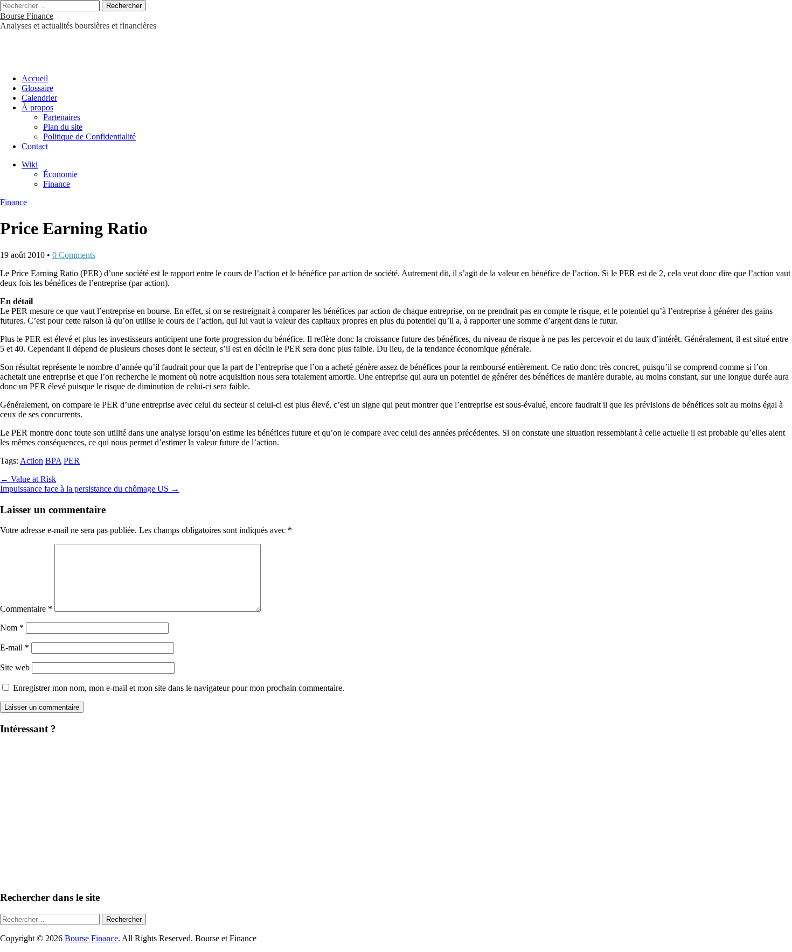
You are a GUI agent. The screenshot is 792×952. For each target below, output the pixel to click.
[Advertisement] (126, 47)
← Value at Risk (28, 479)
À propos (37, 107)
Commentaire (26, 608)
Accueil (35, 78)
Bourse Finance (26, 15)
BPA (53, 460)
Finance (56, 183)
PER (72, 460)
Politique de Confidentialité (89, 136)
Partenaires (61, 117)
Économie (60, 174)
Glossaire (37, 88)
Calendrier (39, 97)
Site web (15, 667)
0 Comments (73, 255)
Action (31, 460)
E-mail (14, 647)
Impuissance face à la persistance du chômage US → (89, 488)
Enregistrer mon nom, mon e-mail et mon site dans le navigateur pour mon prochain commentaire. (178, 687)
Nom (12, 627)
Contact (35, 146)
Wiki (30, 164)
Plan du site (62, 126)
